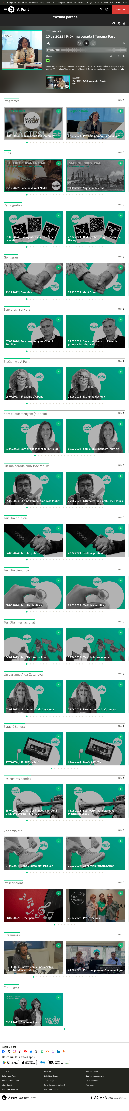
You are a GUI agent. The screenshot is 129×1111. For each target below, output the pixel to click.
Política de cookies (51, 1090)
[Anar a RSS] (65, 1051)
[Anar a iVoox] (48, 1051)
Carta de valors (92, 1080)
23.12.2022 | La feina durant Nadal (26, 188)
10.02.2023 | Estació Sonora (22, 761)
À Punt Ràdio (115, 2)
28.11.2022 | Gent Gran (82, 292)
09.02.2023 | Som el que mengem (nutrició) (94, 448)
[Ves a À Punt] (18, 9)
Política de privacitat (10, 1090)
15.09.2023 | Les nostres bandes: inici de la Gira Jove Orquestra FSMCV (31, 812)
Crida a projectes (50, 1080)
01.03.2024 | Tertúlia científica (86, 605)
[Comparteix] (119, 56)
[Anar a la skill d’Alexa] (42, 1062)
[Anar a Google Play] (10, 1062)
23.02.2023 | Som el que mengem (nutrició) (32, 448)
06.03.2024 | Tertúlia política (23, 553)
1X (124, 43)
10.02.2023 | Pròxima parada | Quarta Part (89, 82)
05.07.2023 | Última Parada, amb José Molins (33, 501)
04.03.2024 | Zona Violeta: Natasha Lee (29, 865)
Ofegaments (45, 2)
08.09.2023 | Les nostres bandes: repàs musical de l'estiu (91, 812)
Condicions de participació (54, 1085)
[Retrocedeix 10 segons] (80, 43)
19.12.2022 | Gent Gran (19, 292)
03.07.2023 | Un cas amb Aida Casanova (30, 709)
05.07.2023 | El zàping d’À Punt (24, 396)
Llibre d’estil (7, 1085)
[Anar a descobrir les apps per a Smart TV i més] (59, 1062)
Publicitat (48, 1071)
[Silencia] (49, 43)
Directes (120, 9)
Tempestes (22, 2)
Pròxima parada (65, 17)
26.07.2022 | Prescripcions (84, 918)
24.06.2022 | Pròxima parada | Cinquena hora (95, 970)
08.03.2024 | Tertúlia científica (24, 605)
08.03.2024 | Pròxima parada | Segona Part (94, 136)
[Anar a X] (9, 1051)
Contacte (5, 1071)
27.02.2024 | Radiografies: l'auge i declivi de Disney (94, 239)
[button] (27, 142)
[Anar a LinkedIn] (59, 1051)
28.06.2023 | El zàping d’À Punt (86, 396)
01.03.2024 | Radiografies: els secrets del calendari (30, 239)
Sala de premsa (92, 1071)
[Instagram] (124, 23)
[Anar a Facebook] (4, 1051)
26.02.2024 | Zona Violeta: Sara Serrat (91, 865)
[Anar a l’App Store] (29, 1062)
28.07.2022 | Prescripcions (21, 918)
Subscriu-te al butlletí (10, 1080)
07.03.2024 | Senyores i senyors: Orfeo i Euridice (29, 343)
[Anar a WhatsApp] (42, 1051)
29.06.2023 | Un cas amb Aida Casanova (92, 709)
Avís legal (89, 1085)
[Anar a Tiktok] (20, 1051)
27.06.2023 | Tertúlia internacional (89, 657)
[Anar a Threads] (37, 1051)
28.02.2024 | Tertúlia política (85, 553)
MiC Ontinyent (59, 2)
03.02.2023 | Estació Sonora (84, 761)
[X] (119, 23)
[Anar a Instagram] (15, 1051)
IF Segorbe (11, 2)
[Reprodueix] (86, 43)
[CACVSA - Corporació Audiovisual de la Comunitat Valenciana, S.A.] (109, 1097)
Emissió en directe (51, 1076)
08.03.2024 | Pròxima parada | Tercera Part (31, 136)
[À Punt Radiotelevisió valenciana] (15, 1097)
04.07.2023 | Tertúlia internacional (26, 657)
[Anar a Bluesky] (31, 1051)
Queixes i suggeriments (95, 1076)
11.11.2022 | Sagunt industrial (86, 188)
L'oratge (89, 2)
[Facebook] (113, 23)
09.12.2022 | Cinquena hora (22, 1022)
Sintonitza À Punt (8, 1076)
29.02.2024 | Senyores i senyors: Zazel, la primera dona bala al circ (92, 343)
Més (120, 100)
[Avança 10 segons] (93, 43)
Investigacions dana (75, 2)
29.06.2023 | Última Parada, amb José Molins (95, 501)
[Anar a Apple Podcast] (53, 1051)
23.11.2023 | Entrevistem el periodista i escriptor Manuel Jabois (29, 968)
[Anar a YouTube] (26, 1051)
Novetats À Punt (101, 2)
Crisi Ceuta (33, 2)
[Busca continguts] (101, 9)
